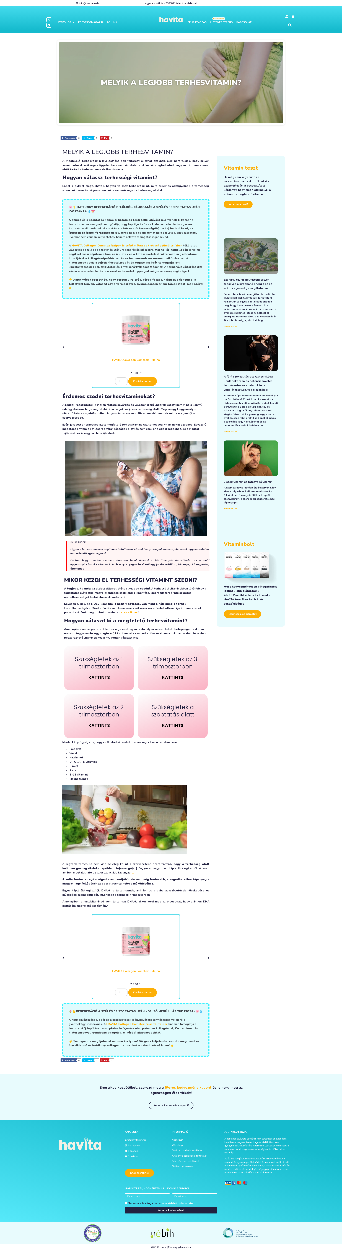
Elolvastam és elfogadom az (161, 1203)
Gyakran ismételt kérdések (187, 1150)
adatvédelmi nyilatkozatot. (178, 1203)
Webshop (64, 22)
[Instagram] (48, 19)
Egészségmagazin (90, 22)
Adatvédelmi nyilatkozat (185, 1161)
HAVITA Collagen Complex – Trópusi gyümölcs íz (136, 360)
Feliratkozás (197, 22)
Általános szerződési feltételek (189, 1155)
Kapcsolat (244, 22)
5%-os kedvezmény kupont (188, 1087)
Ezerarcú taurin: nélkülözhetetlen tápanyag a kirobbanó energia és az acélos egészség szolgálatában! (248, 284)
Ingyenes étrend (221, 22)
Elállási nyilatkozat (182, 1166)
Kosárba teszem (142, 381)
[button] (290, 25)
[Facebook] (48, 25)
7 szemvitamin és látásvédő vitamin (248, 482)
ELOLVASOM (230, 326)
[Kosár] (293, 16)
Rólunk (112, 22)
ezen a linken (129, 612)
